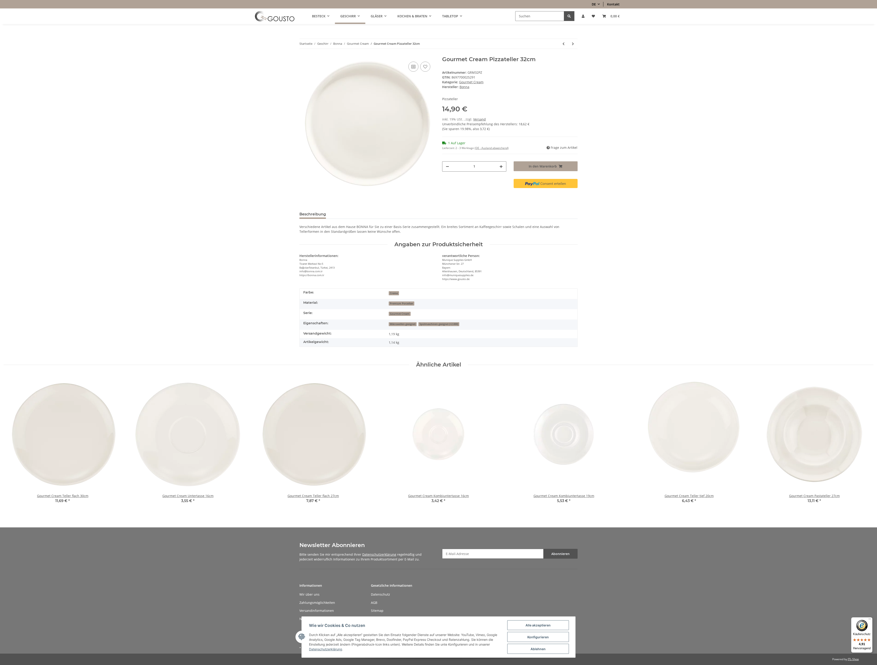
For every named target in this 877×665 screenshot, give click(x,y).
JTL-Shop (853, 659)
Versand (479, 119)
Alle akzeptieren (538, 625)
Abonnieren (560, 554)
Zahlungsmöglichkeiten (317, 602)
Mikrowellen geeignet (402, 324)
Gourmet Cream (471, 82)
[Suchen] (569, 16)
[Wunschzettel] (593, 16)
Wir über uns (309, 594)
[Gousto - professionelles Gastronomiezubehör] (275, 16)
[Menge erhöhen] (501, 166)
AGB (374, 602)
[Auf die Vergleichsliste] (413, 67)
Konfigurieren (538, 637)
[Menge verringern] (447, 166)
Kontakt (613, 4)
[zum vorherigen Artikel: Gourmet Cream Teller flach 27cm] (563, 44)
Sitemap (377, 610)
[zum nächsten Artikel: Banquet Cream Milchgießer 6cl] (573, 44)
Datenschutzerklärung (379, 554)
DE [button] (594, 4)
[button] (583, 16)
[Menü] (869, 620)
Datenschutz (380, 594)
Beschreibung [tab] (312, 214)
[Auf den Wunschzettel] (425, 67)
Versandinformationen (316, 610)
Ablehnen (538, 649)
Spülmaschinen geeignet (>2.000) (439, 324)
